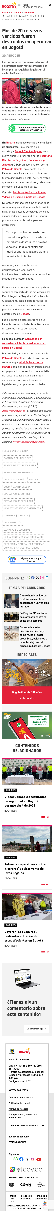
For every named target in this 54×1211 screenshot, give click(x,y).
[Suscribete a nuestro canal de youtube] (38, 1159)
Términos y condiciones (41, 1197)
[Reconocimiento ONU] (11, 1184)
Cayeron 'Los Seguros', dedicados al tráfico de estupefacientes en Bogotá (23, 936)
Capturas (9, 515)
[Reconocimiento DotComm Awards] (25, 1184)
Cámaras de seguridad (17, 529)
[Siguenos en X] (27, 1159)
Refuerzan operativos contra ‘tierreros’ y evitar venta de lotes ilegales (25, 868)
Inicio (5, 12)
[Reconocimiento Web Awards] (41, 1184)
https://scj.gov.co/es (14, 410)
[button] (28, 578)
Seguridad (29, 12)
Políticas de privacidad (26, 1197)
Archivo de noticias (18, 1108)
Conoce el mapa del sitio (21, 1097)
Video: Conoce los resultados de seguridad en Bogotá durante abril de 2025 (25, 801)
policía (24, 515)
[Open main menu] (19, 5)
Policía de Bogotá (12, 168)
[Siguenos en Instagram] (33, 1159)
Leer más (45, 817)
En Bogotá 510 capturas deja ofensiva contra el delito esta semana (33, 616)
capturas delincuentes (17, 458)
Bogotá (10, 142)
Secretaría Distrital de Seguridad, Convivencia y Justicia (27, 160)
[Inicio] (9, 5)
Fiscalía (33, 479)
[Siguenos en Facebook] (15, 1159)
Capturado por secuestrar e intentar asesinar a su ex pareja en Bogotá (24, 343)
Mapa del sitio (13, 1198)
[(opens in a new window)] (42, 578)
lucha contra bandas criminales (23, 537)
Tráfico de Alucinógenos (18, 472)
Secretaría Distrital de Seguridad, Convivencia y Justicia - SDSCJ (24, 545)
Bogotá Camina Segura (28, 151)
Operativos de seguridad (18, 501)
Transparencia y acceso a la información (23, 1116)
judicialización (12, 522)
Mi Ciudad (16, 12)
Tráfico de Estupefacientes (20, 465)
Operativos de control (17, 494)
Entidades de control (19, 1103)
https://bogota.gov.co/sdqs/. (29, 441)
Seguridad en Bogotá (16, 451)
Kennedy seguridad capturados (22, 508)
